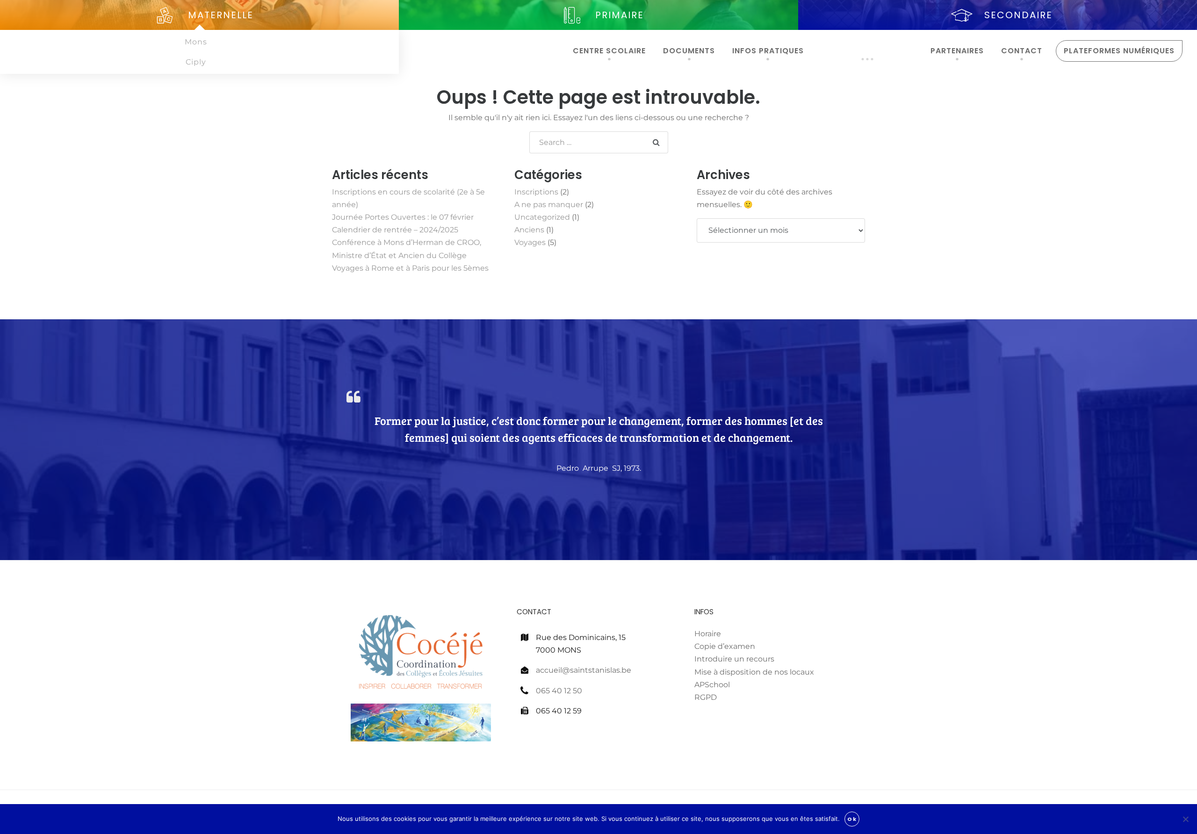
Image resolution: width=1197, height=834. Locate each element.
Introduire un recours (734, 658)
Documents (689, 50)
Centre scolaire (609, 50)
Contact (1021, 50)
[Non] (1185, 819)
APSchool (712, 684)
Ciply (196, 62)
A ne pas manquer (548, 204)
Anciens (529, 229)
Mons (196, 41)
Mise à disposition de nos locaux (754, 672)
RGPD (705, 697)
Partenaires (957, 50)
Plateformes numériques (1119, 50)
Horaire (707, 633)
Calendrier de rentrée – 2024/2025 (395, 229)
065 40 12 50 (559, 690)
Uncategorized (542, 217)
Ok (852, 819)
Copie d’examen (724, 646)
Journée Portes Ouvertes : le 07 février (403, 217)
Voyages (530, 242)
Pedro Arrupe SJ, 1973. (598, 468)
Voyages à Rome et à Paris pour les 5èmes (410, 268)
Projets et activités (867, 50)
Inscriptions (536, 191)
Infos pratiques (768, 50)
